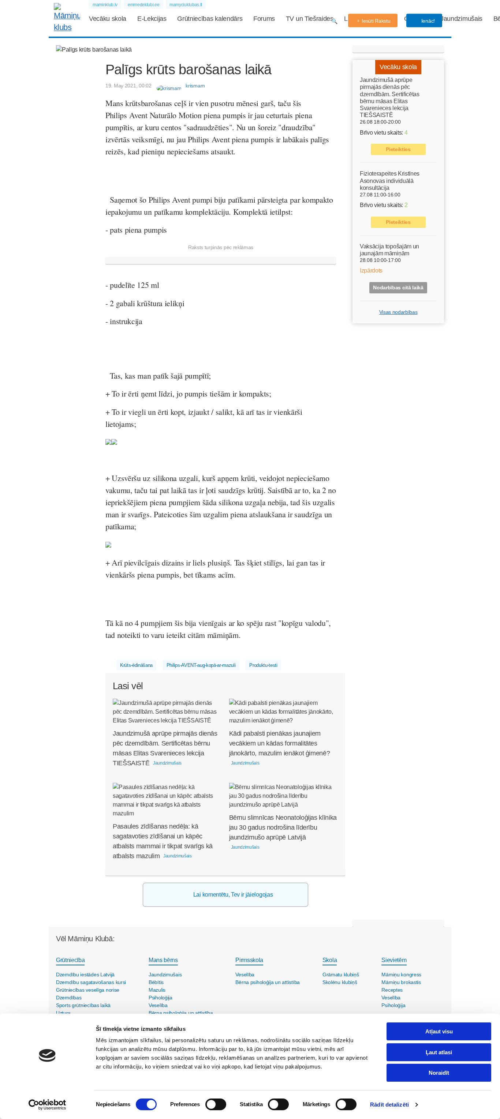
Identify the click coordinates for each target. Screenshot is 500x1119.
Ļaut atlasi (439, 1052)
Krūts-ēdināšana (136, 665)
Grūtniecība (70, 960)
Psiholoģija (160, 997)
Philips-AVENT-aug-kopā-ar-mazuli (201, 665)
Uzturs (63, 1013)
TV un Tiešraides (309, 18)
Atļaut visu (439, 1031)
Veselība (158, 1005)
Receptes (392, 990)
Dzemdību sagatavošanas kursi (91, 982)
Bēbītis (156, 982)
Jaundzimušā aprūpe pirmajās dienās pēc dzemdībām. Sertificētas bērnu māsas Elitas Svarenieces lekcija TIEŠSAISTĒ (389, 97)
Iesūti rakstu (376, 21)
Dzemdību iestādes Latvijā (85, 974)
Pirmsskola (249, 960)
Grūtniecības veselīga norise (87, 990)
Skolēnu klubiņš (339, 982)
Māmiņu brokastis (401, 982)
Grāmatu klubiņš (340, 974)
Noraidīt (439, 1073)
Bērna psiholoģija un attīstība (181, 1013)
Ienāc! (427, 21)
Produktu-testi (263, 665)
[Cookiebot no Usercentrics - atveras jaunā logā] (47, 1104)
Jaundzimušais (461, 18)
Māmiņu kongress (401, 974)
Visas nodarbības (398, 312)
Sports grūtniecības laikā (83, 1005)
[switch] (215, 1104)
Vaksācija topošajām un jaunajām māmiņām (389, 249)
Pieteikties (398, 149)
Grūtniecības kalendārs (209, 18)
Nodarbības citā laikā (398, 287)
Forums (264, 18)
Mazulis (157, 990)
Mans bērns (163, 960)
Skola (329, 960)
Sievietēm (393, 960)
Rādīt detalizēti (389, 1104)
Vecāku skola (107, 18)
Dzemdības (68, 997)
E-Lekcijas (152, 18)
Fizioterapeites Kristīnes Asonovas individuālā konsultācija (389, 180)
